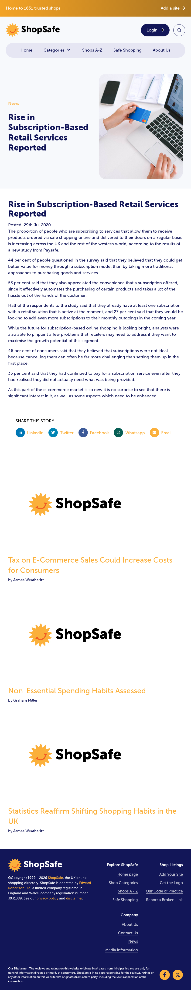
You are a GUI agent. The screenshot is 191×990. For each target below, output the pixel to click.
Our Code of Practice (164, 891)
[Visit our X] (178, 975)
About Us (162, 50)
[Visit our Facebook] (165, 975)
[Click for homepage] (49, 30)
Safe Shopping (127, 50)
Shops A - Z (128, 891)
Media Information (121, 950)
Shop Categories (123, 883)
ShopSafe (55, 878)
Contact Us (128, 933)
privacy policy (47, 898)
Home (26, 50)
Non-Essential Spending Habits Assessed (77, 690)
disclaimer (74, 898)
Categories (54, 50)
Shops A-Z (92, 50)
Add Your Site (171, 874)
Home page (127, 874)
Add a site (170, 8)
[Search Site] (179, 30)
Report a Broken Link (164, 900)
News (133, 941)
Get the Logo (171, 883)
